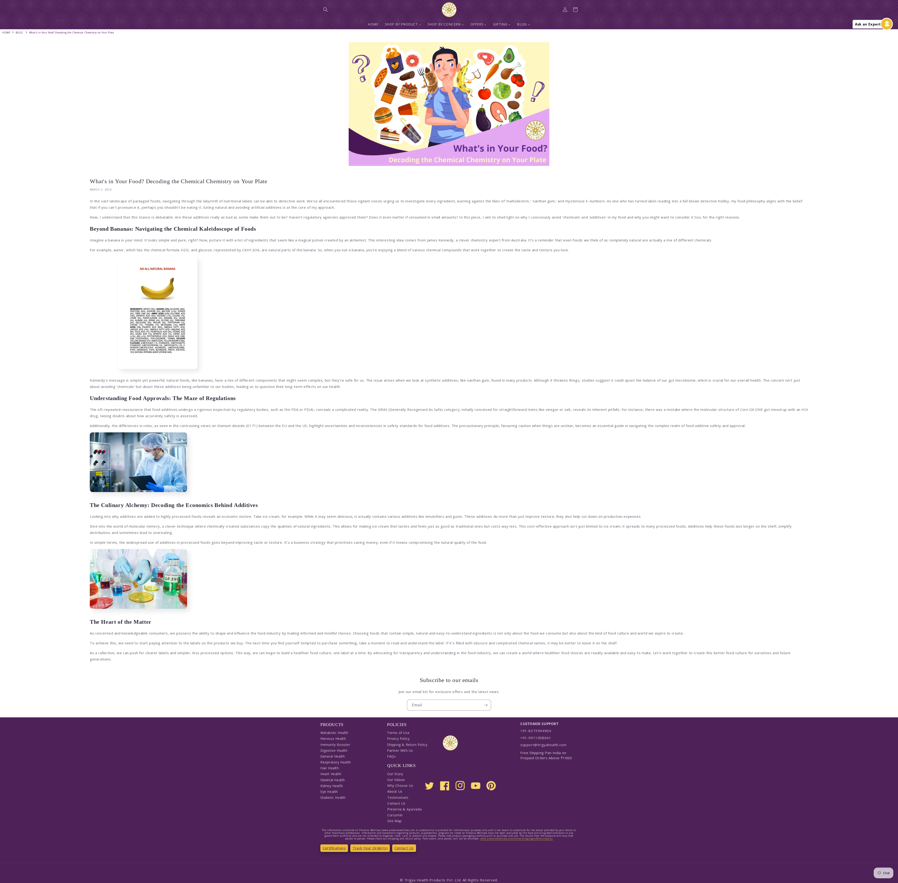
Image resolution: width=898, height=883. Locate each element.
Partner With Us (400, 750)
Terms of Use (398, 732)
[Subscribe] (486, 705)
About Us (394, 791)
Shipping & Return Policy (407, 744)
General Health (332, 756)
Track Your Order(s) (370, 848)
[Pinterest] (491, 785)
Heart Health (330, 774)
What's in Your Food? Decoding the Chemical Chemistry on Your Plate (71, 32)
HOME (6, 32)
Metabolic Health (334, 732)
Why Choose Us (400, 785)
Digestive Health (334, 750)
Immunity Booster (335, 744)
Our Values (396, 779)
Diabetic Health (333, 797)
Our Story (395, 774)
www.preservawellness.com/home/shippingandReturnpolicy (516, 838)
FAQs (391, 756)
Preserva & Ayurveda (404, 809)
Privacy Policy (398, 738)
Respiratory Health (335, 762)
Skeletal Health (332, 780)
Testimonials (397, 797)
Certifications (334, 848)
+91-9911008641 (535, 737)
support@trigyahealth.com (543, 744)
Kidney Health (331, 786)
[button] (325, 9)
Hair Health (329, 768)
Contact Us (396, 803)
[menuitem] (373, 24)
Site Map (394, 821)
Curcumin (395, 815)
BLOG (19, 32)
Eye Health (329, 791)
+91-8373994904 (535, 730)
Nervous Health (333, 738)
